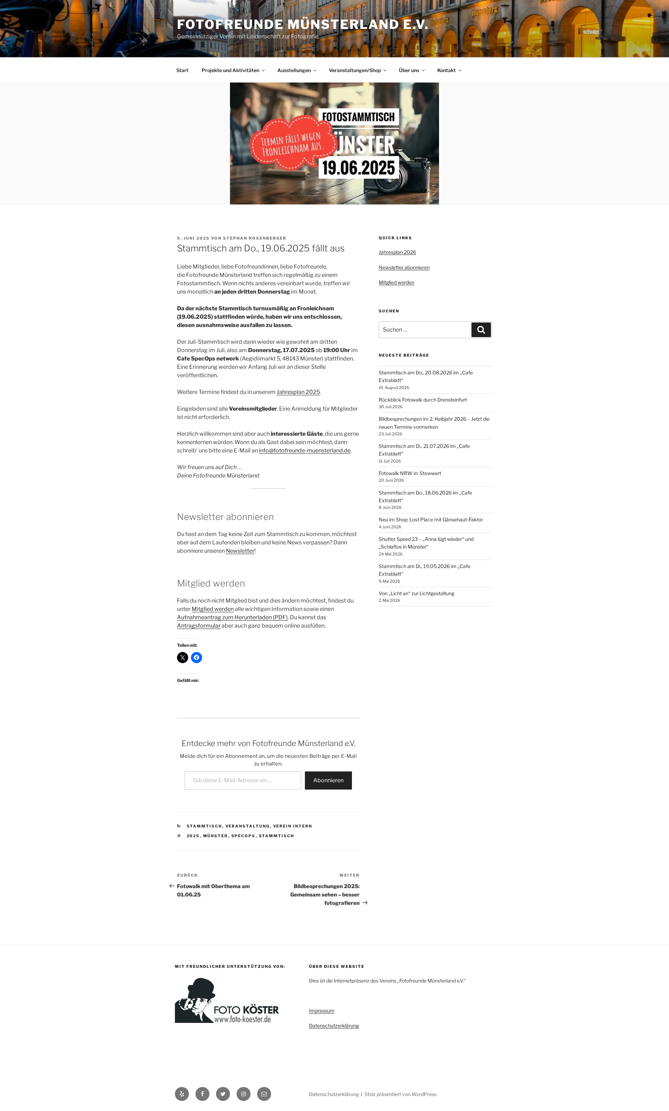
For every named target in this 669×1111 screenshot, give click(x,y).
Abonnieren (328, 780)
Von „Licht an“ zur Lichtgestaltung (416, 593)
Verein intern (293, 826)
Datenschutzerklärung (334, 1025)
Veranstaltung (247, 826)
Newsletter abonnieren (404, 267)
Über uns (409, 70)
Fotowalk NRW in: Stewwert (410, 473)
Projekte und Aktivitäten (230, 70)
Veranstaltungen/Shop (355, 70)
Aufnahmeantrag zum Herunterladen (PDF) (232, 617)
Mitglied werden (213, 609)
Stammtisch (204, 826)
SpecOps (243, 835)
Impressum (321, 1010)
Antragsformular (199, 625)
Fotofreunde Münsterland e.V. (303, 24)
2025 (193, 835)
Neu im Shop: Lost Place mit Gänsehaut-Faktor (431, 519)
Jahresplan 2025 (298, 392)
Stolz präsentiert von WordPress (400, 1094)
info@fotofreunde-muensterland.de (305, 450)
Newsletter (240, 550)
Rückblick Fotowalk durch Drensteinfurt (423, 400)
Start (182, 70)
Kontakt (446, 70)
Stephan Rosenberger (254, 238)
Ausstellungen (294, 70)
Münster (215, 835)
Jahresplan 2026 (397, 252)
